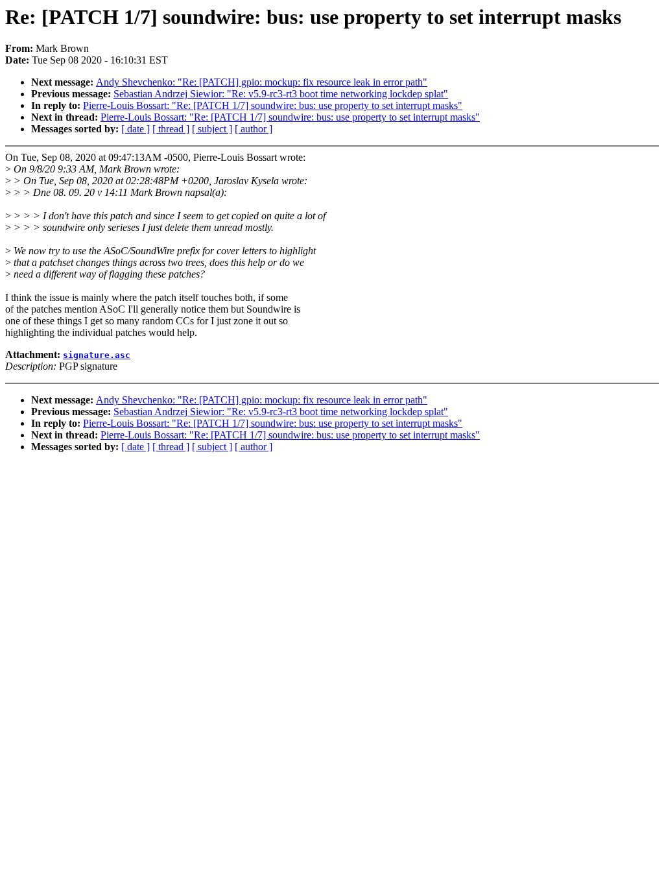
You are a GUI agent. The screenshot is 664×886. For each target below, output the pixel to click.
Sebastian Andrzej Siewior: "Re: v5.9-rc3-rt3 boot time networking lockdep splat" (280, 93)
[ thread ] (170, 128)
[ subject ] (212, 128)
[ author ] (253, 128)
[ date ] (135, 128)
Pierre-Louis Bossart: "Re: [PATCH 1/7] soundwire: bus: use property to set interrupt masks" (272, 105)
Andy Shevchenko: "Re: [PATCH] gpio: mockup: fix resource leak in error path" (261, 82)
